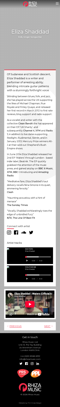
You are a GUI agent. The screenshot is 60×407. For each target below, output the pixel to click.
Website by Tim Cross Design (30, 403)
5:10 (40, 261)
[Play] (27, 260)
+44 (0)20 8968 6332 (30, 356)
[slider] (38, 257)
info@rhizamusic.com (30, 359)
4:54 (40, 279)
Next (47, 326)
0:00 (33, 261)
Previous (15, 326)
